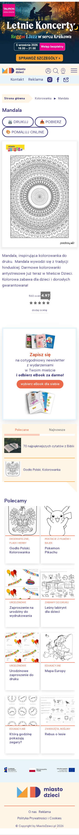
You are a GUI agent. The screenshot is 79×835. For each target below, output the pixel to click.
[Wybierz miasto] (64, 71)
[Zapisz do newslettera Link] (66, 79)
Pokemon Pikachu (52, 550)
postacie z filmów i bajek (58, 540)
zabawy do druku (57, 602)
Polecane (22, 430)
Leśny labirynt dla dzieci (56, 610)
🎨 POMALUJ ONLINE (25, 132)
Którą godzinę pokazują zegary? (20, 738)
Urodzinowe (17, 602)
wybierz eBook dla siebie (40, 384)
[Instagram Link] (49, 79)
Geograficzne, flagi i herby (19, 540)
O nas (32, 812)
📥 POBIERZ (50, 121)
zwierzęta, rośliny (57, 728)
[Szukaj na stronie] (56, 71)
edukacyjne (53, 665)
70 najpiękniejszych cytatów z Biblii (48, 446)
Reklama (35, 79)
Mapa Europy (55, 671)
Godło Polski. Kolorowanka (41, 470)
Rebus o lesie (55, 734)
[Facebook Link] (58, 79)
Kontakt (17, 79)
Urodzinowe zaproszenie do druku (21, 675)
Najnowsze (57, 430)
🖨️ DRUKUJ (18, 121)
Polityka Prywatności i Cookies (39, 818)
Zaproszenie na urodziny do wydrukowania (21, 612)
